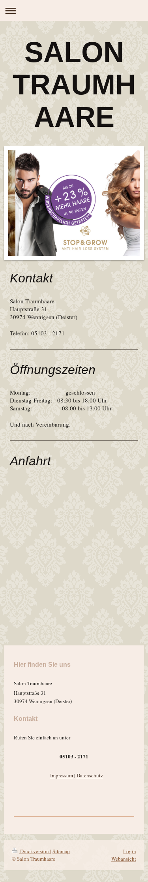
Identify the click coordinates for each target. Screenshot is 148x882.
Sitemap (61, 851)
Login (129, 851)
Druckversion (34, 851)
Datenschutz (90, 775)
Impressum (61, 775)
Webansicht (123, 858)
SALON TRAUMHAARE (74, 84)
